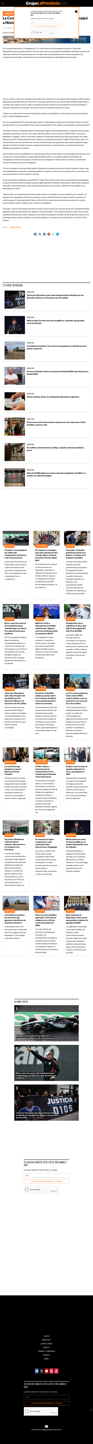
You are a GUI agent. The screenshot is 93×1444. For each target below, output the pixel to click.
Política (70, 546)
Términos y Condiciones (46, 1351)
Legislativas (41, 546)
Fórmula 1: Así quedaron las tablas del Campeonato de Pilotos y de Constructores (16, 554)
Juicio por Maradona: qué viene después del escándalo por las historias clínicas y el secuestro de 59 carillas (55, 296)
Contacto (46, 1347)
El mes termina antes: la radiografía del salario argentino (53, 397)
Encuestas (40, 689)
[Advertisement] (48, 74)
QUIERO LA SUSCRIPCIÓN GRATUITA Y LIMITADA (46, 1181)
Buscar (46, 1336)
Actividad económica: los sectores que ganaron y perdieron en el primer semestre (15, 919)
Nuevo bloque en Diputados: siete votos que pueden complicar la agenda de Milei (77, 919)
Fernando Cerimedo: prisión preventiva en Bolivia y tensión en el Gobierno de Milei (76, 554)
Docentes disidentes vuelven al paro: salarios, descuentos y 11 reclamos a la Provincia (15, 844)
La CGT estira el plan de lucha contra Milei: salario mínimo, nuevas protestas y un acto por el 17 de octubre (77, 698)
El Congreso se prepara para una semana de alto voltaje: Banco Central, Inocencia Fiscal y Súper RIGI (46, 555)
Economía (71, 619)
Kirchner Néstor (15, 227)
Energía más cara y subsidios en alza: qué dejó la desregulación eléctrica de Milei (76, 627)
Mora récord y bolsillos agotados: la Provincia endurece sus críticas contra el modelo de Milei (46, 920)
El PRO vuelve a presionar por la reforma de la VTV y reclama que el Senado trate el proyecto (45, 771)
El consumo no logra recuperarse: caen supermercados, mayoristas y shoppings (46, 843)
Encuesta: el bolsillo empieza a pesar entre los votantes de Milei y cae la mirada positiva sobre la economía (45, 698)
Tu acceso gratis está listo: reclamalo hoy (45, 1163)
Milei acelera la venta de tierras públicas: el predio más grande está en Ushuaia (77, 843)
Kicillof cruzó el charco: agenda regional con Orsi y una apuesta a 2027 (77, 770)
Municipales (10, 762)
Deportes (9, 546)
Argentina (9, 13)
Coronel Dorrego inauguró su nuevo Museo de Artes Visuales (13, 770)
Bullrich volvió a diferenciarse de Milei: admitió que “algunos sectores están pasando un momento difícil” (46, 628)
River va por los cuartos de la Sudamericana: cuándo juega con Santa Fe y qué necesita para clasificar (15, 628)
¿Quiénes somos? (46, 1344)
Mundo (46, 1359)
